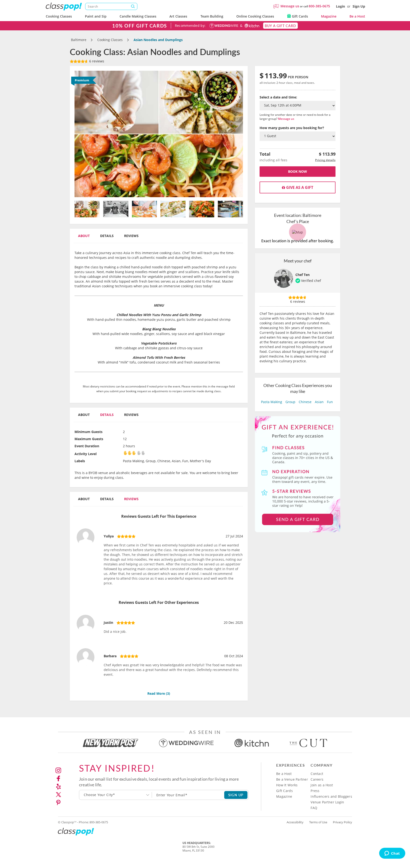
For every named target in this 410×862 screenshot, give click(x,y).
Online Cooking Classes (255, 16)
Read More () (158, 693)
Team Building (211, 16)
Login (340, 6)
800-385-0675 (319, 6)
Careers (317, 779)
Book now (297, 171)
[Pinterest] (58, 803)
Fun (330, 402)
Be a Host (357, 16)
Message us (289, 6)
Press (315, 790)
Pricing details (325, 160)
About (84, 235)
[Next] (230, 134)
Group (290, 402)
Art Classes (178, 16)
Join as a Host (322, 785)
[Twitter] (58, 794)
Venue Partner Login (327, 802)
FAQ (314, 808)
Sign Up (359, 6)
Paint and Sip (96, 16)
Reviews (131, 235)
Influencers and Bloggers (331, 796)
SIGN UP (236, 794)
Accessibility (295, 822)
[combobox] (115, 795)
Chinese (305, 402)
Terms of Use (318, 822)
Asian (319, 402)
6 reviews (96, 61)
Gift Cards (299, 16)
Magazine (328, 16)
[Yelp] (58, 786)
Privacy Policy (342, 822)
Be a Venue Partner (292, 779)
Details (107, 235)
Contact (317, 773)
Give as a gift (299, 187)
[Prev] (87, 134)
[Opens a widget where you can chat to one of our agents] (392, 854)
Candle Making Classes (138, 16)
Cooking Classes (59, 16)
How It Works (287, 785)
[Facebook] (58, 778)
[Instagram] (58, 770)
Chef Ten (302, 274)
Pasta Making (271, 402)
